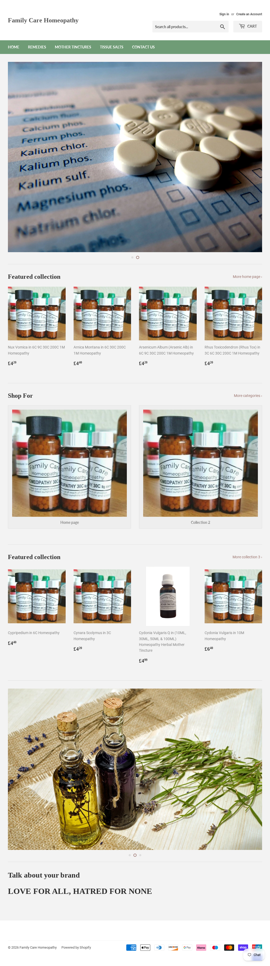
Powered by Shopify (76, 932)
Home (13, 47)
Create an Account (249, 14)
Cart (252, 26)
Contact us (143, 47)
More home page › (247, 253)
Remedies (37, 47)
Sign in (224, 14)
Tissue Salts (111, 47)
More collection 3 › (247, 533)
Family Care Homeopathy (43, 20)
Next (253, 145)
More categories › (248, 372)
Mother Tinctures (73, 47)
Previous (16, 145)
